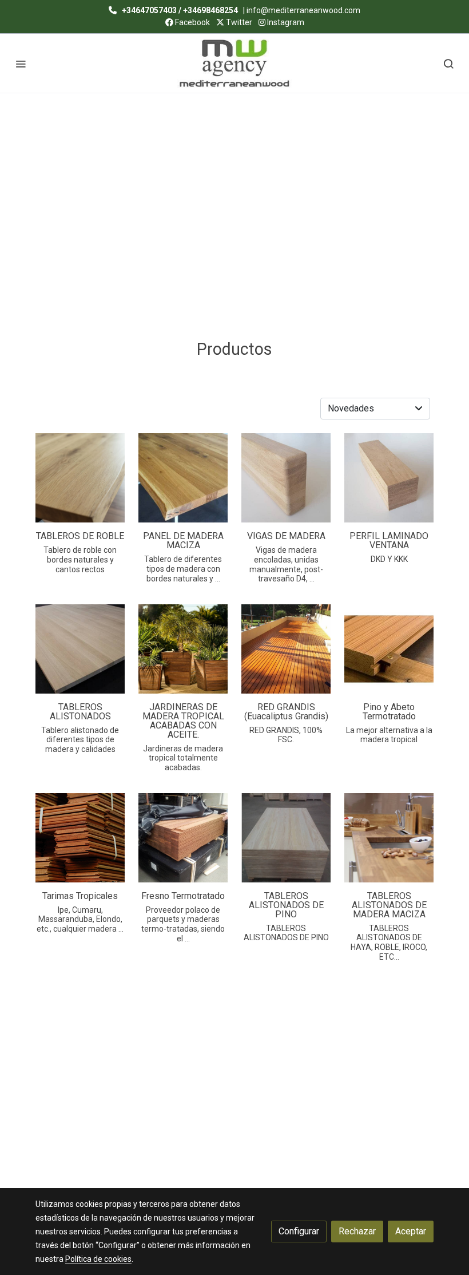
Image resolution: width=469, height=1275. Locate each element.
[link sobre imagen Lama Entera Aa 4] (286, 837)
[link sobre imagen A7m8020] (183, 649)
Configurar (299, 1231)
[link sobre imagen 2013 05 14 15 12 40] (183, 837)
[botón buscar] (448, 63)
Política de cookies (98, 1259)
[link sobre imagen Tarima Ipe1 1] (80, 837)
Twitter (238, 22)
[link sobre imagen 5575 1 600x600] (80, 649)
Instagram (284, 22)
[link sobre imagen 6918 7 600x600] (183, 477)
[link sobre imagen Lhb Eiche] (286, 477)
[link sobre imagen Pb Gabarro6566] (389, 649)
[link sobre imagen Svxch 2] (389, 837)
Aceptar (410, 1231)
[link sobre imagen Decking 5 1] (286, 649)
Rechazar (357, 1231)
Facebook (191, 22)
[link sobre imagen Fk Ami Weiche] (389, 477)
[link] (234, 63)
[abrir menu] (20, 63)
